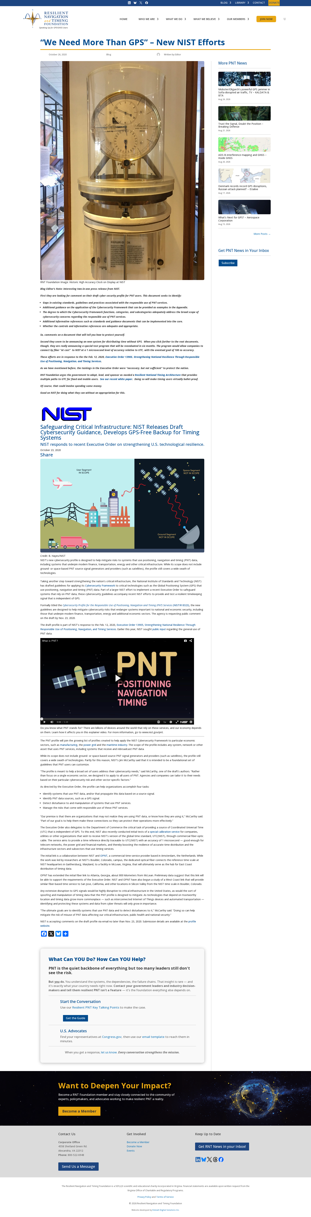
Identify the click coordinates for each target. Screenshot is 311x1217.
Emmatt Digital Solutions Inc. (166, 1210)
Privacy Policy (144, 1196)
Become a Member (79, 1111)
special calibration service (165, 831)
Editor (178, 54)
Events (131, 1150)
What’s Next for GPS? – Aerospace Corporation (238, 219)
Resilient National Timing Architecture (158, 375)
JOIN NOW (266, 19)
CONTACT (259, 2)
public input (159, 629)
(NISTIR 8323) (126, 605)
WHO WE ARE (147, 19)
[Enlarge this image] (122, 551)
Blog (108, 54)
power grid (90, 745)
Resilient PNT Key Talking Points (95, 1007)
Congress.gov (111, 1037)
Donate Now (134, 1146)
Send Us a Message (78, 1166)
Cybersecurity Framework (100, 585)
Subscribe (228, 263)
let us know (109, 1052)
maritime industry (117, 745)
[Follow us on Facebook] (145, 3)
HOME (123, 19)
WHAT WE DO (174, 19)
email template (153, 1037)
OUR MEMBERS (236, 19)
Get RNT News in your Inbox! (222, 1146)
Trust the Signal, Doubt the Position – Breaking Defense (240, 125)
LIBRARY (240, 2)
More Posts (262, 234)
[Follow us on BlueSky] (133, 3)
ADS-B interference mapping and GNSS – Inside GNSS (242, 156)
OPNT (103, 855)
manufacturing (68, 745)
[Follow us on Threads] (215, 1159)
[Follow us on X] (139, 3)
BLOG (223, 2)
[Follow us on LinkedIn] (128, 3)
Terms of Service (165, 1196)
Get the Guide (75, 1018)
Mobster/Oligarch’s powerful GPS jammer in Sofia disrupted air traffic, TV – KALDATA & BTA (244, 92)
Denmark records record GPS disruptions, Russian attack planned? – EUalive (242, 187)
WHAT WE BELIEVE (204, 19)
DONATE (274, 2)
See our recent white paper (116, 379)
